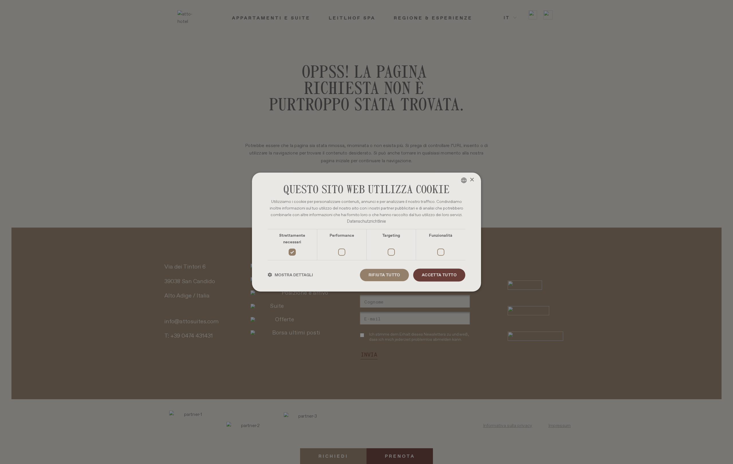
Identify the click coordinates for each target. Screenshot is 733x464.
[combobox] (464, 180)
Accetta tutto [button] (439, 274)
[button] (290, 275)
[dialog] (366, 232)
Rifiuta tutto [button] (384, 274)
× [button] (472, 180)
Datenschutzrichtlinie (366, 221)
